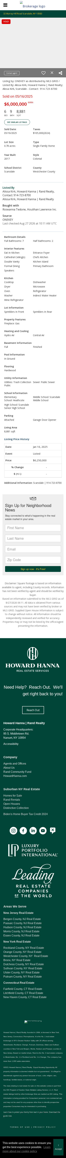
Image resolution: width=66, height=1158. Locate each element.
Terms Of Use (20, 1127)
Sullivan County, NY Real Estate (22, 968)
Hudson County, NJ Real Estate (22, 927)
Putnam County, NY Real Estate (22, 976)
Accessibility (10, 743)
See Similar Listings (17, 122)
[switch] (43, 73)
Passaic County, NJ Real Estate (22, 923)
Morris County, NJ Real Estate (21, 931)
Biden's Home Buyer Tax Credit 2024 (25, 814)
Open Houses (11, 803)
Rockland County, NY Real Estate (23, 947)
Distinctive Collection (16, 807)
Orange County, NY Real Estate (22, 951)
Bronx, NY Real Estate (16, 960)
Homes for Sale (12, 795)
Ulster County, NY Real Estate (21, 972)
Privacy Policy (45, 1127)
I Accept (58, 1147)
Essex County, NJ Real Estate (21, 935)
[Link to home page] (33, 5)
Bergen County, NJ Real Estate (22, 919)
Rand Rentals (11, 799)
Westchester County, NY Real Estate (25, 956)
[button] (33, 710)
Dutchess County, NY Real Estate (23, 964)
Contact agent (11, 73)
